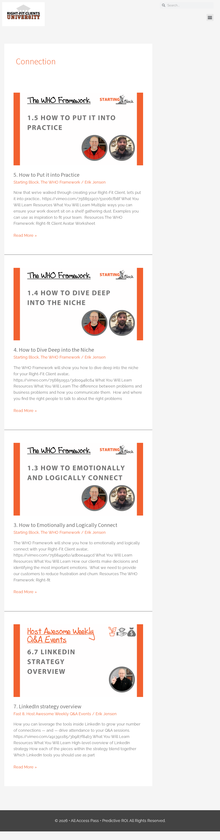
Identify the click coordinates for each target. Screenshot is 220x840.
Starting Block (26, 182)
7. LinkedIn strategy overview (47, 706)
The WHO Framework (60, 182)
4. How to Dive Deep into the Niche (54, 349)
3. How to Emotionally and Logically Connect (65, 524)
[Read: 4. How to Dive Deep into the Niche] (78, 304)
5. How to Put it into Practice (46, 174)
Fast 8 (19, 714)
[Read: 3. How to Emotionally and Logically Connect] (78, 479)
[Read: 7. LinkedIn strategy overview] (78, 660)
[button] (210, 17)
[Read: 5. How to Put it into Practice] (78, 128)
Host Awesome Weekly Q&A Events (58, 714)
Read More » (25, 235)
